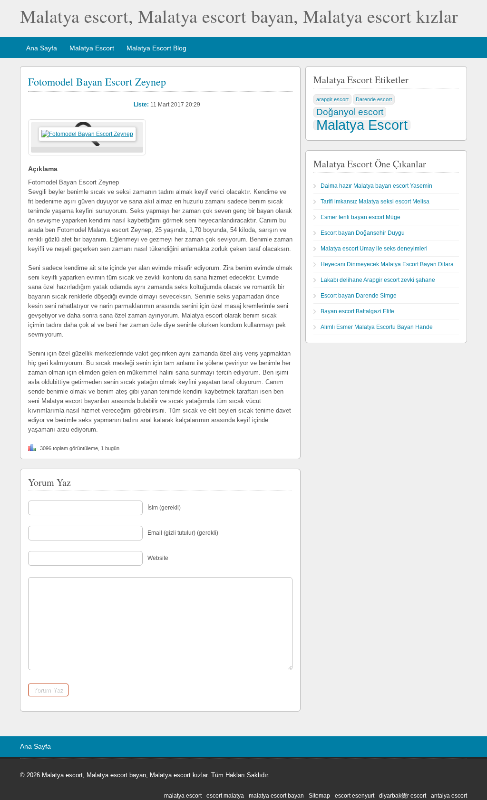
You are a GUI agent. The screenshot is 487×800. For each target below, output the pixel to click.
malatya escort (183, 795)
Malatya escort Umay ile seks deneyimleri (374, 248)
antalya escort (449, 795)
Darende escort (374, 99)
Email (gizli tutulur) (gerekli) (182, 533)
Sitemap (319, 795)
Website (157, 558)
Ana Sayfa (41, 48)
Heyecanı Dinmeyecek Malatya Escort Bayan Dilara (387, 264)
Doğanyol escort (349, 112)
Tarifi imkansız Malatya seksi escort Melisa (375, 201)
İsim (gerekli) (164, 507)
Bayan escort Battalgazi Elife (357, 311)
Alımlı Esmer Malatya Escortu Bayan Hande (377, 327)
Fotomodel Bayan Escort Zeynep (97, 81)
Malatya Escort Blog (156, 48)
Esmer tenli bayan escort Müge (360, 217)
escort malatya (225, 795)
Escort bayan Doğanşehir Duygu (363, 233)
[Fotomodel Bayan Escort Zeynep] (87, 134)
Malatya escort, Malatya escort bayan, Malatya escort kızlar (239, 16)
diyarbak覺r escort (402, 795)
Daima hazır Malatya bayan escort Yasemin (376, 186)
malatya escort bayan (276, 795)
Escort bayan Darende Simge (359, 295)
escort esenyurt (354, 795)
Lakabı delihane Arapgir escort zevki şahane (378, 280)
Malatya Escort (91, 48)
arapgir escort (332, 99)
